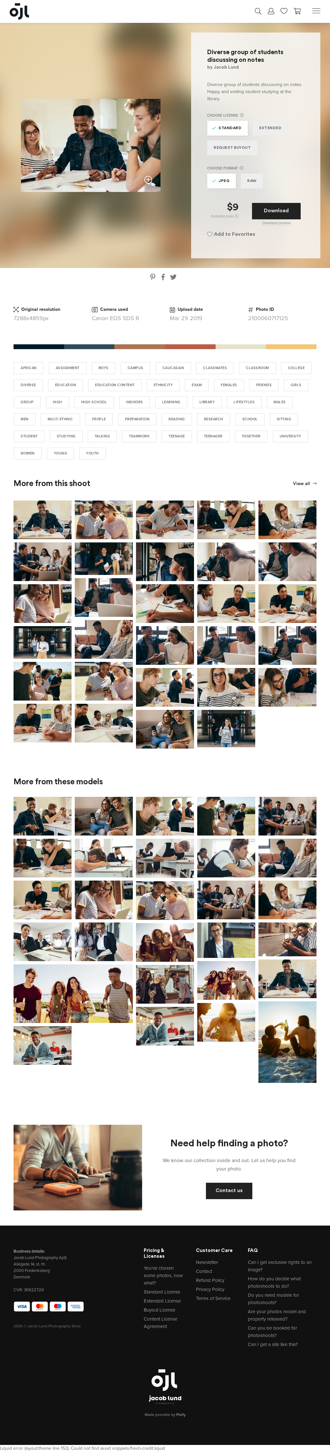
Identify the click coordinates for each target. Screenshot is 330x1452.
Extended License (162, 1301)
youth (92, 453)
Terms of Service (213, 1298)
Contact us (229, 1190)
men (25, 419)
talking (102, 436)
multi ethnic (60, 419)
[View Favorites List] (284, 10)
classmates (215, 368)
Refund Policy (210, 1280)
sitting (284, 419)
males (280, 402)
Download (276, 211)
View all (302, 484)
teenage (177, 436)
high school (94, 402)
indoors (134, 402)
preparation (137, 419)
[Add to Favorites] (68, 504)
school (250, 419)
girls (296, 385)
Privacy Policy (210, 1289)
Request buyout (232, 148)
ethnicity (163, 385)
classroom (257, 368)
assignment (68, 368)
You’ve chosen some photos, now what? (163, 1275)
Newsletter (207, 1262)
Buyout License (159, 1310)
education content (115, 385)
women (28, 453)
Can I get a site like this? (273, 1344)
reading (177, 419)
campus (135, 368)
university (290, 436)
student (29, 436)
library (207, 402)
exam (197, 385)
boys (104, 368)
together (251, 436)
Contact (204, 1271)
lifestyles (244, 402)
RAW (252, 181)
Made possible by (165, 1414)
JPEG (223, 181)
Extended (270, 128)
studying (66, 436)
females (229, 385)
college (296, 368)
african (29, 368)
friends (264, 385)
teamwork (139, 436)
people (99, 419)
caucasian (173, 368)
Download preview (276, 223)
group (27, 402)
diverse (28, 385)
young (60, 453)
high (57, 402)
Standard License (162, 1292)
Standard (229, 128)
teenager (213, 436)
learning (171, 402)
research (213, 419)
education (65, 385)
